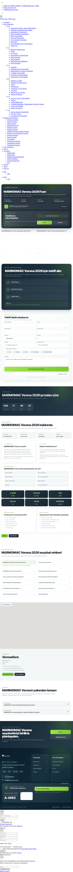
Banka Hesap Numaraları (15, 157)
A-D (8, 26)
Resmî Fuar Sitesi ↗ (13, 535)
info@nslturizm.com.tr (11, 10)
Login (5, 167)
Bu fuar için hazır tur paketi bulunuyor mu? (54, 571)
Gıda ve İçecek (15, 59)
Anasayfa (7, 22)
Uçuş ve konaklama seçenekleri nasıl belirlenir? (19, 577)
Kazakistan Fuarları (13, 145)
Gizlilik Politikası (12, 159)
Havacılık (14, 67)
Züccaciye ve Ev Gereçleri (19, 116)
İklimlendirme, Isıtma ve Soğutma (22, 71)
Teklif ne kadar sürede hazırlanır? (19, 594)
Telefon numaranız (7, 328)
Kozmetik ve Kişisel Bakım (19, 75)
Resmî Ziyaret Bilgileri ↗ (20, 674)
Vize (8, 163)
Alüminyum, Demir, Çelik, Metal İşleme (23, 28)
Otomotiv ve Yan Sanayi (19, 89)
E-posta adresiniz (40, 328)
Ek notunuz (6, 356)
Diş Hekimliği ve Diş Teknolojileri (21, 44)
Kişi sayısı (39, 335)
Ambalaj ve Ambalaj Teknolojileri (21, 30)
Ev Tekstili (14, 53)
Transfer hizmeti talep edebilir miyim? (54, 582)
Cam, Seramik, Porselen (18, 40)
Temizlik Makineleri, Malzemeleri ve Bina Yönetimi (27, 104)
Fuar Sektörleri (9, 24)
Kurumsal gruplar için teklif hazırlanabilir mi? (54, 577)
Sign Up (6, 168)
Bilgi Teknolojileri (16, 36)
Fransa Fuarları (12, 122)
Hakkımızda (11, 153)
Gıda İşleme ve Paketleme (19, 61)
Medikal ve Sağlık (16, 81)
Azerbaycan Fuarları (13, 141)
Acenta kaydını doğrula (51, 789)
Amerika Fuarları (12, 135)
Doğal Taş (14, 46)
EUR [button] (5, 172)
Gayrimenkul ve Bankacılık (19, 55)
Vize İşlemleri (61, 772)
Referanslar (11, 155)
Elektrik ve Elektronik (18, 50)
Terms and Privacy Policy (28, 849)
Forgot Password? (6, 824)
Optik (13, 85)
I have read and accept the (19, 849)
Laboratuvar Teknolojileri (19, 77)
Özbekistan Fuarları (13, 143)
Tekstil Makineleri (17, 102)
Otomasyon (15, 87)
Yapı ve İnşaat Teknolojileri (20, 112)
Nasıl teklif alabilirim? (54, 594)
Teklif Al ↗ (60, 732)
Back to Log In (5, 871)
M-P (8, 79)
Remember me (7, 822)
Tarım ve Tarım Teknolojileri (20, 98)
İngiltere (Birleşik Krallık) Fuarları (18, 131)
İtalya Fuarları (11, 124)
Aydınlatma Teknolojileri (19, 32)
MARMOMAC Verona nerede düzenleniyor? (19, 571)
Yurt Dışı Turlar (16, 114)
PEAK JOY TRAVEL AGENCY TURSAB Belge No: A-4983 (21, 6)
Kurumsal (7, 151)
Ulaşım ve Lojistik (16, 108)
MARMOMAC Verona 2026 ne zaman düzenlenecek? (19, 562)
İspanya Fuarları (12, 129)
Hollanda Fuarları (13, 126)
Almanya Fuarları (12, 120)
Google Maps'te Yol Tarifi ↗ (8, 674)
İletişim (6, 165)
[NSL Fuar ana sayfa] (10, 757)
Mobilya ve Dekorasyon (19, 83)
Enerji (13, 52)
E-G (8, 48)
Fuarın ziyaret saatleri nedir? (54, 562)
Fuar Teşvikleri (8, 147)
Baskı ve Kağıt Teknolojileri (20, 34)
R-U (8, 96)
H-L (8, 65)
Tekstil (13, 100)
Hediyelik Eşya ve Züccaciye (20, 69)
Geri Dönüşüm (15, 57)
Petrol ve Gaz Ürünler (18, 92)
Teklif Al (44, 222)
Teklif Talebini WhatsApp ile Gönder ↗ (36, 369)
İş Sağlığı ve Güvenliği (18, 73)
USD (8, 174)
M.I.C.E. (6, 149)
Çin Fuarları (11, 139)
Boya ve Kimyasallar (17, 38)
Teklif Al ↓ (4, 535)
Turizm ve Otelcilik (17, 106)
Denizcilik (14, 42)
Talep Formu (60, 222)
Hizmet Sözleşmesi (13, 161)
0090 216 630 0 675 (10, 8)
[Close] (2, 813)
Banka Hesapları (40, 768)
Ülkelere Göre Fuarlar (11, 118)
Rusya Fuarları (12, 137)
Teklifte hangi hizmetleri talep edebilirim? (19, 582)
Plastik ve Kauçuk (16, 94)
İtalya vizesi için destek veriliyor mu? (54, 588)
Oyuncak (14, 91)
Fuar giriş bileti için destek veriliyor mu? (19, 588)
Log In (19, 853)
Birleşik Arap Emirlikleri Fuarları (17, 133)
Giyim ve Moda (15, 63)
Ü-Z (8, 110)
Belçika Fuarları (12, 128)
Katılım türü (6, 335)
